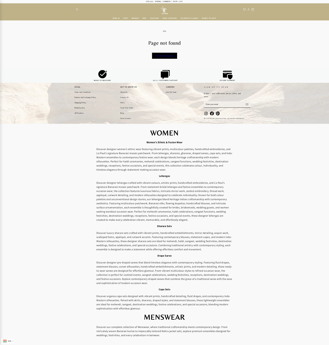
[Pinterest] (218, 113)
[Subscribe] (247, 104)
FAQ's (122, 103)
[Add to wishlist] (244, 9)
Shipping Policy (80, 103)
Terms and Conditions (83, 92)
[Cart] (253, 9)
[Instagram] (206, 113)
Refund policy (80, 108)
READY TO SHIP (209, 18)
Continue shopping (164, 56)
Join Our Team (171, 92)
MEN (144, 18)
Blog (122, 113)
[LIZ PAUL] (164, 9)
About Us (123, 92)
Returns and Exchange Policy (85, 97)
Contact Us (124, 97)
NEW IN (116, 18)
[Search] (77, 9)
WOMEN (135, 18)
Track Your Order (126, 108)
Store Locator (125, 118)
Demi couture (170, 18)
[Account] (248, 9)
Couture (154, 18)
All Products (79, 113)
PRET (125, 18)
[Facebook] (212, 113)
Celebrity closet (189, 18)
